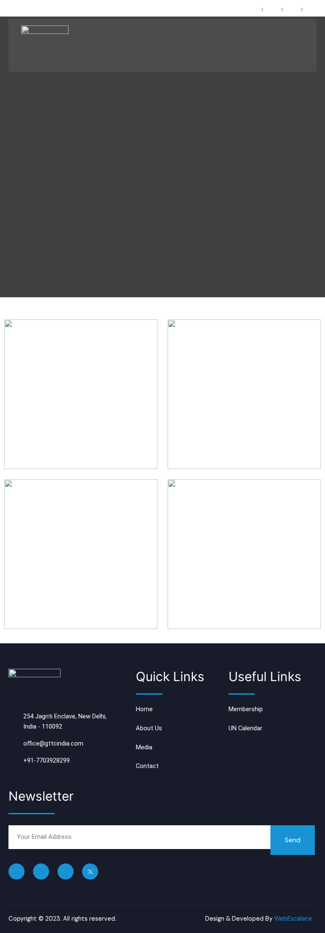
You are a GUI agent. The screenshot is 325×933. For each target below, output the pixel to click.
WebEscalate (293, 919)
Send (292, 839)
